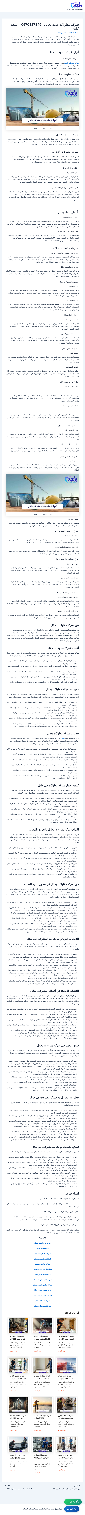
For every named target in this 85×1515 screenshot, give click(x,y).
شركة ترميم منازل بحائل (42, 1306)
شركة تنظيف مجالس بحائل (42, 1295)
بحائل (63, 738)
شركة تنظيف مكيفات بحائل (42, 1285)
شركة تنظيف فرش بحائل (42, 1274)
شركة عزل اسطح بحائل (42, 1243)
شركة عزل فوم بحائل (42, 1264)
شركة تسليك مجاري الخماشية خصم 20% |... (41, 1458)
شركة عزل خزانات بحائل (42, 1254)
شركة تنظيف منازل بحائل (42, 1259)
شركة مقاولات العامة (71, 63)
